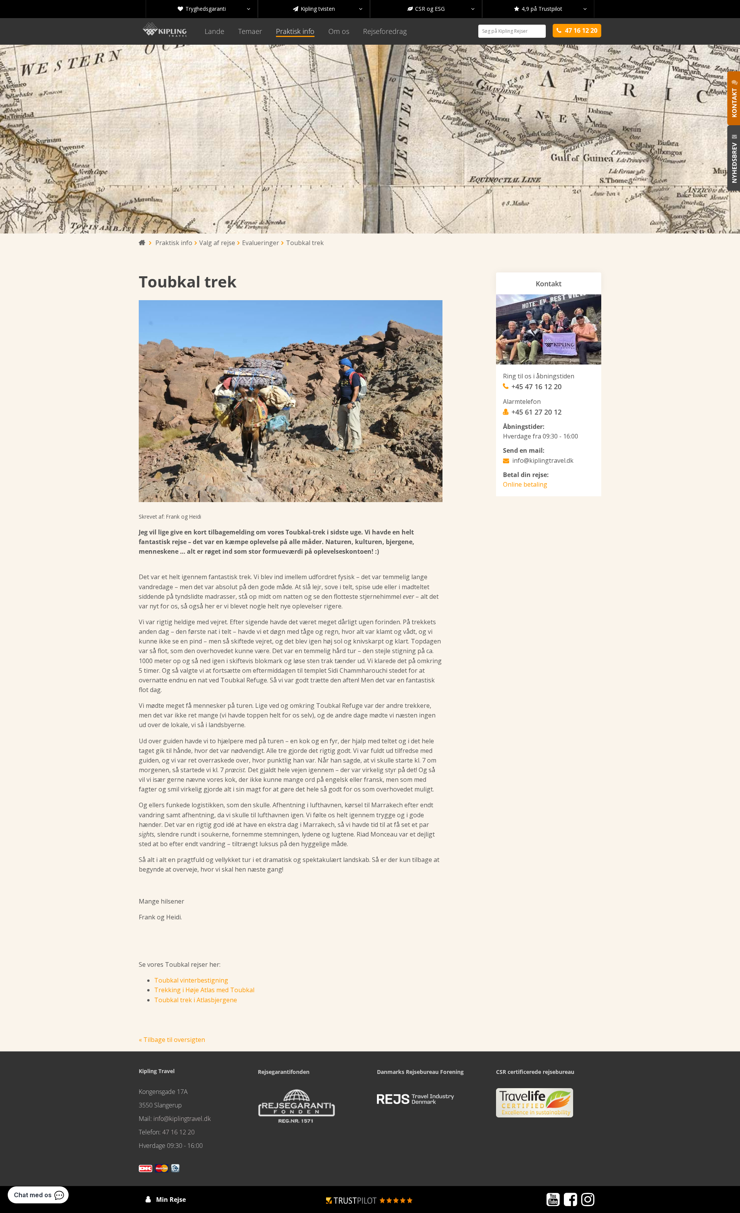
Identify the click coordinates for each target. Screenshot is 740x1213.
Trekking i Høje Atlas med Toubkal (204, 990)
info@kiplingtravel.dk (543, 460)
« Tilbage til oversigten (172, 1039)
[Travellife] (534, 1106)
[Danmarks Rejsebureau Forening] (415, 1099)
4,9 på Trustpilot (550, 8)
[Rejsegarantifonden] (296, 1108)
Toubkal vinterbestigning (191, 980)
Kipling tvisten (327, 8)
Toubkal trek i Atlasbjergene (195, 1000)
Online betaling (525, 484)
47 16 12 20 (178, 1132)
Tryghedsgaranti (214, 8)
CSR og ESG (440, 8)
